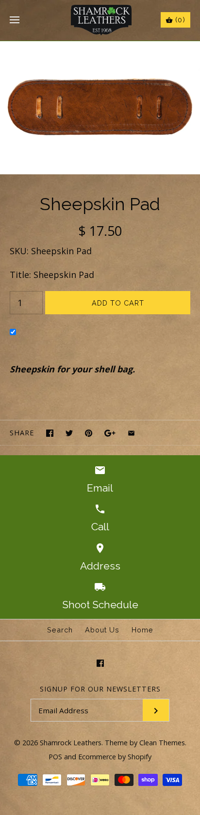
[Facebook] (100, 663)
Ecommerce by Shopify (114, 756)
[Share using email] (131, 433)
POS (55, 756)
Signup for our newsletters (100, 688)
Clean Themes (162, 742)
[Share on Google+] (110, 433)
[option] (100, 107)
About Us (102, 630)
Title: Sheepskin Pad (52, 274)
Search (60, 630)
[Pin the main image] (88, 433)
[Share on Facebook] (49, 433)
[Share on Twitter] (69, 433)
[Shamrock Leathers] (100, 20)
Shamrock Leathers (70, 742)
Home (142, 630)
